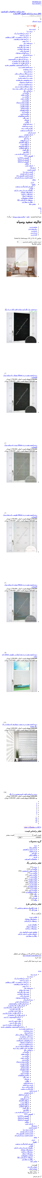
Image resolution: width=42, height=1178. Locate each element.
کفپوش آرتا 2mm (23, 160)
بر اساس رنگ (28, 91)
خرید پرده (32, 29)
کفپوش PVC (28, 156)
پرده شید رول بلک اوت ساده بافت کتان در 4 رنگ (21, 309)
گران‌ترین (34, 235)
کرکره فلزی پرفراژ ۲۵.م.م (12, 1013)
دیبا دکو (26, 138)
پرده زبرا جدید (24, 35)
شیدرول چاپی (24, 51)
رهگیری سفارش (27, 202)
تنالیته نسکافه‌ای (23, 116)
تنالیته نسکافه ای (31, 892)
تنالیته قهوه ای (32, 886)
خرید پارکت (32, 132)
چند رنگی (26, 118)
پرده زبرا (30, 31)
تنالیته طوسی (24, 106)
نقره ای (34, 898)
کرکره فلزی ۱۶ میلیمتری (20, 63)
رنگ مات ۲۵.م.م (15, 1009)
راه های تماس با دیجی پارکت (27, 934)
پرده (35, 845)
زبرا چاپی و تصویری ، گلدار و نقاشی (17, 37)
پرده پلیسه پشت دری (25, 67)
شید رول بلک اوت (23, 47)
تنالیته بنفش (25, 95)
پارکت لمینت (28, 134)
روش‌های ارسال (27, 196)
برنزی (35, 867)
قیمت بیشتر (10, 835)
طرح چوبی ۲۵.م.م (14, 1011)
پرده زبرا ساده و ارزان (21, 33)
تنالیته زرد (25, 97)
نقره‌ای (26, 120)
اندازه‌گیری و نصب (26, 130)
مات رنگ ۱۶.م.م (15, 1023)
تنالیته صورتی (24, 104)
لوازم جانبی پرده (27, 128)
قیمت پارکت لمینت (26, 174)
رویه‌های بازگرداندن (30, 921)
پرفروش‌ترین (32, 229)
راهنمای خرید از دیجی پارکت (23, 190)
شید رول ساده (24, 45)
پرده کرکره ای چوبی (21, 57)
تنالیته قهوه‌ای (24, 110)
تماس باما (32, 204)
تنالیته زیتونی (24, 98)
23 (36, 818)
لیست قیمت (31, 170)
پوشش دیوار (33, 847)
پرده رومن (28, 69)
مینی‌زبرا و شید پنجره (25, 78)
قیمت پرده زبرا (28, 172)
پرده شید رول (28, 43)
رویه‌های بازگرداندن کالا (25, 200)
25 (36, 822)
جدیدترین (34, 231)
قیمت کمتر (37, 835)
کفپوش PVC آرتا (23, 158)
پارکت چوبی (29, 1124)
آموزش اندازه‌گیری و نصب (24, 186)
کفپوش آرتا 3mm (23, 162)
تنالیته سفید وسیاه (19, 217)
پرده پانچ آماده (28, 124)
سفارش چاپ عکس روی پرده (23, 88)
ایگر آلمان (25, 150)
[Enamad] (34, 952)
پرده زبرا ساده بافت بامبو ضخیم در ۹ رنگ (23, 794)
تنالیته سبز (25, 100)
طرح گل (34, 910)
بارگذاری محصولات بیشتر (32, 827)
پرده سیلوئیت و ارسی (25, 84)
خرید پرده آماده (27, 126)
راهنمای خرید (32, 924)
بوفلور (27, 163)
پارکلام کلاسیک (24, 142)
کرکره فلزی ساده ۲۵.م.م (12, 1007)
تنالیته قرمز (33, 884)
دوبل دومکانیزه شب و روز (24, 86)
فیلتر (20, 837)
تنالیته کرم (25, 112)
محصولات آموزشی (30, 859)
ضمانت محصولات (27, 198)
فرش (35, 857)
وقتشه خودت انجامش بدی (28, 932)
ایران (33, 1140)
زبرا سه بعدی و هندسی (21, 39)
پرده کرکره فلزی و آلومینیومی (18, 59)
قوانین (31, 188)
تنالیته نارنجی (24, 114)
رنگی (35, 894)
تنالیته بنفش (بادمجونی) (29, 871)
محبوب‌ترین (33, 227)
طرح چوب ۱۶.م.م (15, 1021)
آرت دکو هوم (24, 140)
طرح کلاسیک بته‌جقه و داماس (27, 908)
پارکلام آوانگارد (24, 148)
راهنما (34, 184)
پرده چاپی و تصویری (26, 76)
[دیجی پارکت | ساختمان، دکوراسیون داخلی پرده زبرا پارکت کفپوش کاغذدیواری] (33, 969)
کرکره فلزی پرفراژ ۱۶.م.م (12, 1025)
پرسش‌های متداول (27, 192)
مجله (34, 180)
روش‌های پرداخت (27, 194)
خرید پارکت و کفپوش (30, 849)
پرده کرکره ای (28, 55)
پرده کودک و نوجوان (22, 53)
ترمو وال (34, 1126)
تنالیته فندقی (24, 108)
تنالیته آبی (26, 93)
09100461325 (36, 2)
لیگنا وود (26, 152)
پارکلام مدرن (24, 144)
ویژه (39, 208)
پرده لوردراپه (28, 71)
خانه (28, 217)
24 (36, 820)
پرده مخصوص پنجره (24, 80)
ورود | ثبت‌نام (36, 21)
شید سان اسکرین (23, 49)
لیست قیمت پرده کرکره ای (24, 177)
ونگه (35, 900)
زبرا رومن (25, 41)
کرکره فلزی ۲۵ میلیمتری (20, 61)
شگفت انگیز (33, 855)
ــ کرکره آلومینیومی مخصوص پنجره (17, 65)
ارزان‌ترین (33, 233)
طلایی (27, 122)
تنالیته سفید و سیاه (22, 102)
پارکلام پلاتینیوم (24, 146)
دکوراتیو (34, 853)
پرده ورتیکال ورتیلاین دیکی (24, 73)
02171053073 (36, 3)
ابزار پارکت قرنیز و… (22, 154)
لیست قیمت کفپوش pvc (25, 176)
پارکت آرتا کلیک (24, 136)
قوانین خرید (33, 917)
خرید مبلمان (33, 851)
